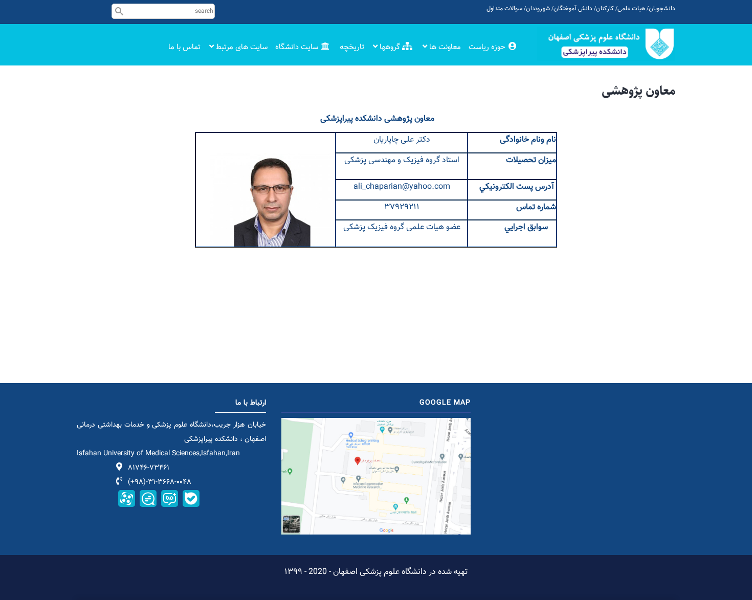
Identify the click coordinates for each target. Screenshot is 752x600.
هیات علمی (631, 8)
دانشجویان (662, 8)
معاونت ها (444, 47)
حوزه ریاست (488, 47)
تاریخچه (352, 47)
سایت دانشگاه (297, 47)
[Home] (606, 44)
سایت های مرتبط (241, 47)
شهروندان (538, 8)
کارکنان (605, 8)
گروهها (390, 47)
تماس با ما (184, 47)
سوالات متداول (504, 8)
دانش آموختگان (573, 8)
